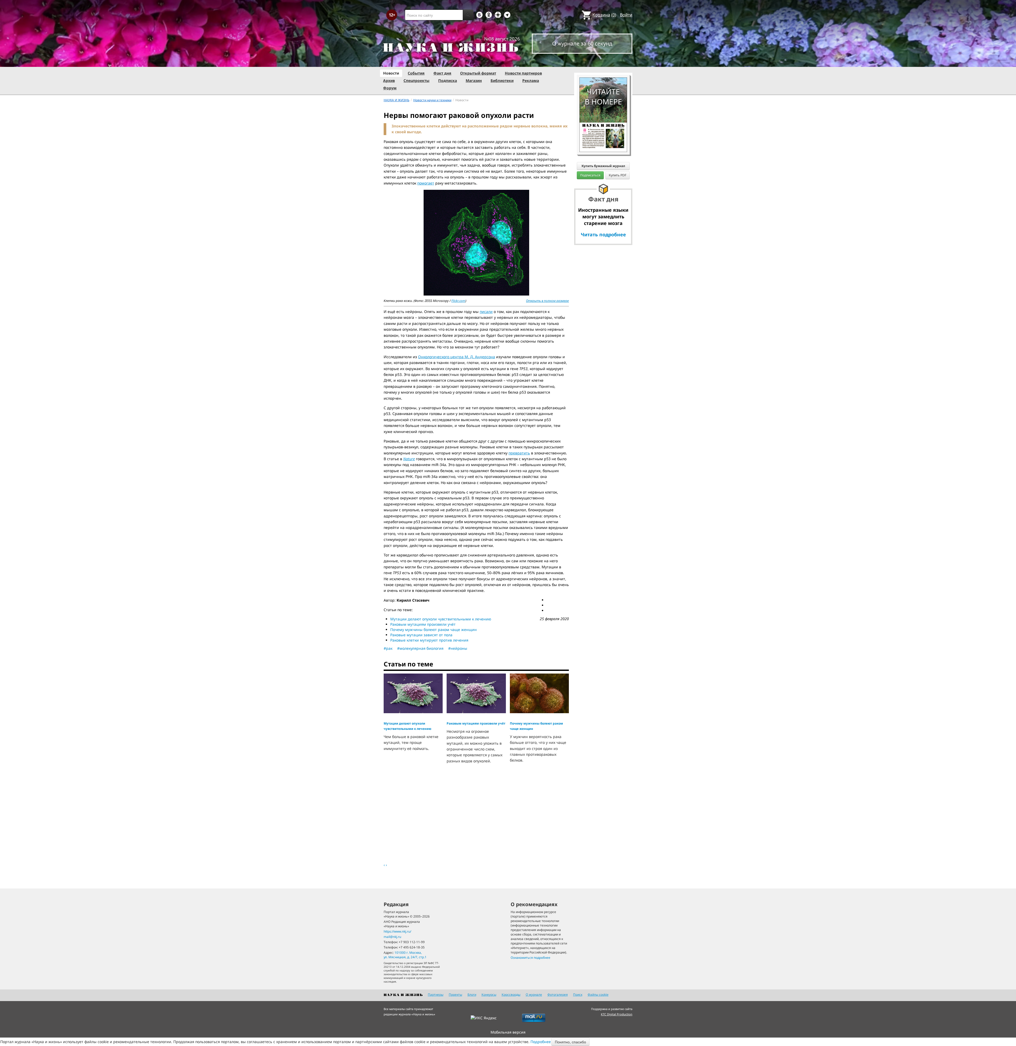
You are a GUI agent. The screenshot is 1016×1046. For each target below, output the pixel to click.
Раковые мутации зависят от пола (421, 634)
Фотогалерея (557, 994)
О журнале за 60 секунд (582, 43)
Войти (626, 15)
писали (486, 311)
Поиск (577, 994)
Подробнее (540, 1041)
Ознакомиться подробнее (530, 957)
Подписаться (590, 175)
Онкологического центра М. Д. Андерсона (456, 356)
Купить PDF (617, 175)
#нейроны (457, 648)
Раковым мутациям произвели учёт (423, 624)
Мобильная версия (508, 1032)
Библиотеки (502, 80)
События (416, 73)
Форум (390, 87)
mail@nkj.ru (392, 936)
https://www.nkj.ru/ (397, 931)
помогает (425, 183)
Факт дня (442, 73)
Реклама (530, 80)
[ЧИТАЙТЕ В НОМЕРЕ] (603, 62)
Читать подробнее (603, 234)
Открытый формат (478, 73)
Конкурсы (489, 994)
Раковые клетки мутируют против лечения (429, 640)
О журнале (534, 994)
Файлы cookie (598, 994)
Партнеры (435, 994)
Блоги (472, 994)
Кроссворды (511, 994)
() (604, 15)
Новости (391, 73)
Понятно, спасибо (570, 1041)
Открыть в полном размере (547, 300)
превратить (519, 452)
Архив (389, 80)
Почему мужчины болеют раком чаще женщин (433, 629)
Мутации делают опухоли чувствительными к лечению (440, 618)
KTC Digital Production (616, 1014)
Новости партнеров (523, 73)
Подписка (447, 80)
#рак (388, 648)
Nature (409, 458)
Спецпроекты (416, 80)
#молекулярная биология (420, 648)
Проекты (455, 994)
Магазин (474, 80)
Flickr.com (458, 300)
